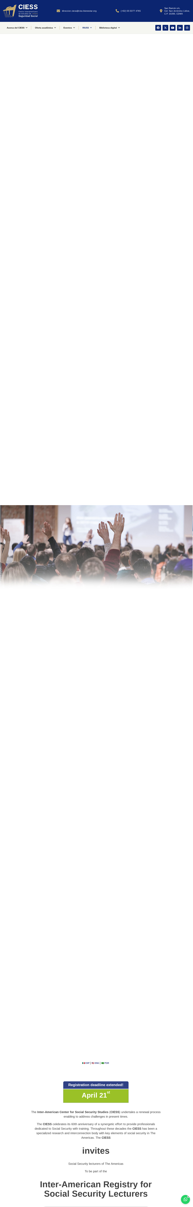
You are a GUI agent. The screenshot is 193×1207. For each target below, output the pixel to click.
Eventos (67, 28)
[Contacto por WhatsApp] (185, 1199)
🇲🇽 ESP (86, 1063)
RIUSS (85, 28)
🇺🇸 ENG (96, 1063)
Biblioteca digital (108, 28)
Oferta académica (44, 28)
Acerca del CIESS (15, 28)
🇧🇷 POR (105, 1063)
